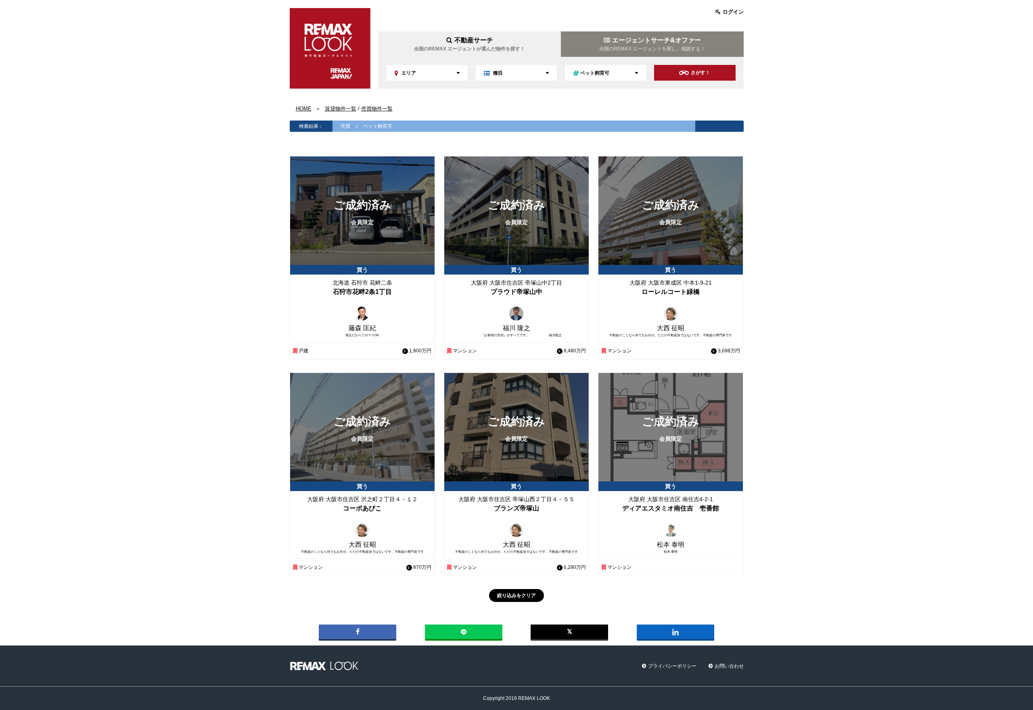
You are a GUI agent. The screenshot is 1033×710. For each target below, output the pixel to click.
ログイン (733, 12)
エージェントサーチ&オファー (652, 44)
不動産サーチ (469, 44)
